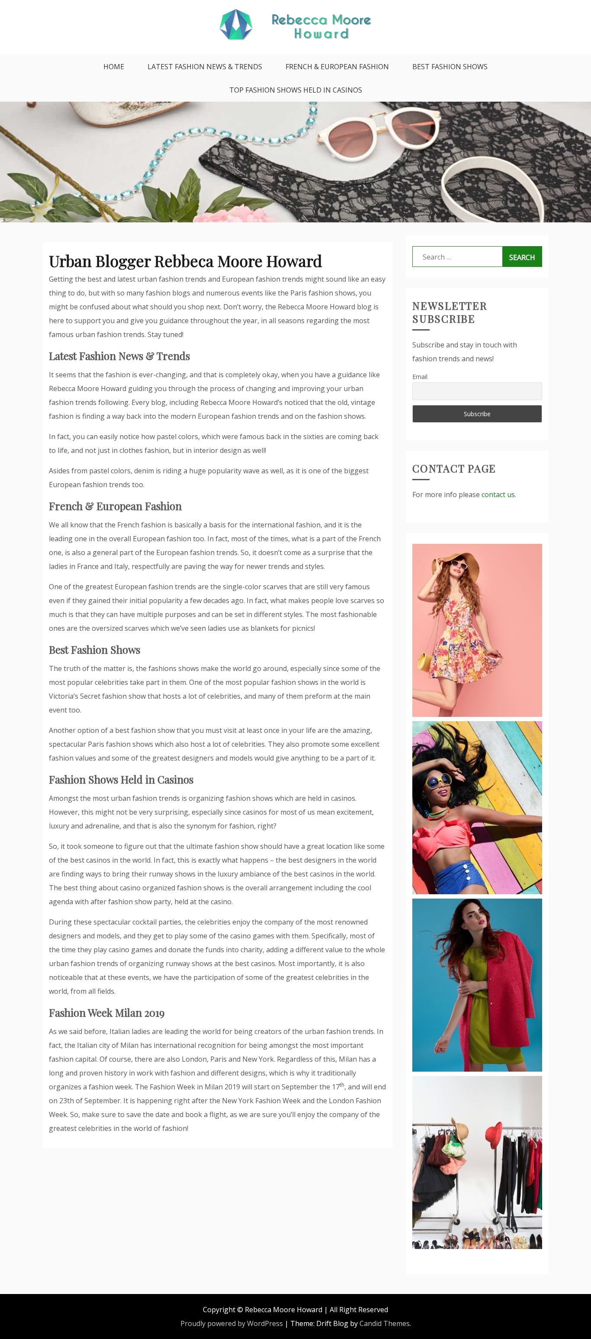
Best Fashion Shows (450, 66)
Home (113, 66)
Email (419, 376)
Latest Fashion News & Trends (205, 66)
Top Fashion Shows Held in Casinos (295, 90)
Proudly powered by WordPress (231, 1323)
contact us (498, 494)
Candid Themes (385, 1323)
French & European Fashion (337, 66)
